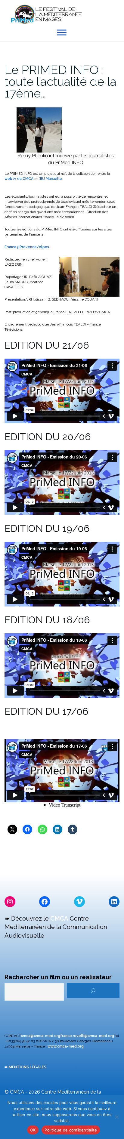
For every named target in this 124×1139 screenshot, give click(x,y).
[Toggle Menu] (62, 32)
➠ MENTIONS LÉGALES (25, 1067)
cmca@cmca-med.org (40, 1036)
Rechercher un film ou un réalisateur (58, 977)
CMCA (59, 918)
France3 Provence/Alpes (27, 247)
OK (33, 1130)
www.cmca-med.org (66, 1046)
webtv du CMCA (19, 179)
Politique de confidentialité (71, 1130)
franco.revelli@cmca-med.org (87, 1036)
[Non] (116, 1117)
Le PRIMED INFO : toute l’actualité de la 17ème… (60, 81)
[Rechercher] (93, 990)
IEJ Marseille (51, 179)
